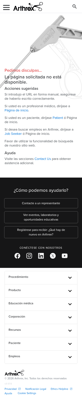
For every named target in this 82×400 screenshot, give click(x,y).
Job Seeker (13, 133)
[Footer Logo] (14, 373)
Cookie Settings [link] (27, 393)
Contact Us (43, 158)
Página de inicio (16, 110)
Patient (58, 117)
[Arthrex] (26, 6)
